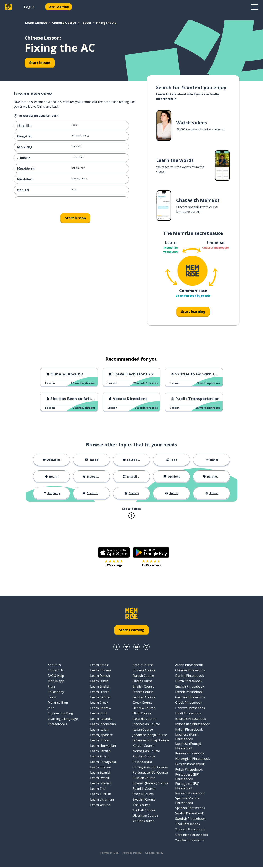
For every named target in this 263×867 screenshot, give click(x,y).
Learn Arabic (99, 665)
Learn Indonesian (103, 724)
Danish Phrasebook (189, 676)
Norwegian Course (146, 751)
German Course (144, 697)
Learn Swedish (100, 783)
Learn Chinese (36, 23)
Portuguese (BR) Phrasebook (187, 776)
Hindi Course (142, 713)
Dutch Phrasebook (188, 681)
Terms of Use (109, 853)
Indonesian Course (146, 724)
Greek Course (142, 702)
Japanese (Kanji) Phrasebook (186, 736)
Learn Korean (100, 740)
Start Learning (59, 6)
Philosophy (56, 692)
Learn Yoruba (100, 805)
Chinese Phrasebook (190, 670)
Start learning (193, 311)
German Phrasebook (190, 697)
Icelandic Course (144, 719)
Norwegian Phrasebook (192, 759)
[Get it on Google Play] (151, 552)
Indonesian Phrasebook (192, 724)
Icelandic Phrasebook (190, 719)
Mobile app (56, 681)
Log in (29, 7)
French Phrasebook (189, 692)
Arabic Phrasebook (189, 665)
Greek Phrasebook (188, 702)
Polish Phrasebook (189, 769)
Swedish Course (144, 799)
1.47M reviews (151, 565)
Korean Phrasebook (189, 753)
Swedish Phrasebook (190, 818)
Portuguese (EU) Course (150, 772)
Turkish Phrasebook (190, 829)
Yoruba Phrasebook (189, 840)
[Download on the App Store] (114, 552)
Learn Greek (99, 702)
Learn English (100, 686)
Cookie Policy (154, 853)
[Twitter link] (126, 647)
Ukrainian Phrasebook (191, 835)
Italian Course (143, 729)
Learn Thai (98, 788)
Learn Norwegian (103, 745)
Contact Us (56, 670)
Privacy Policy (131, 853)
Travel (86, 23)
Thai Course (141, 805)
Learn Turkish (100, 794)
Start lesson (39, 62)
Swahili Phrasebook (189, 813)
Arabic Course (143, 665)
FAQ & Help (56, 676)
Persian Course (144, 756)
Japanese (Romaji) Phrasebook (188, 746)
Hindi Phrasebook (188, 713)
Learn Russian (100, 767)
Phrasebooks (57, 724)
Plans (52, 686)
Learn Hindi (98, 713)
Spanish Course (144, 788)
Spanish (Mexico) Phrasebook (187, 800)
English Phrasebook (189, 686)
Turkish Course (144, 810)
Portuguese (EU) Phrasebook (187, 785)
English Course (143, 686)
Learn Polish (99, 756)
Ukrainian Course (145, 815)
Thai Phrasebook (187, 824)
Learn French (99, 692)
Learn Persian (100, 751)
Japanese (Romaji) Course (151, 740)
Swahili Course (143, 794)
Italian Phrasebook (189, 729)
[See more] (254, 7)
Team (52, 697)
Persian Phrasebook (190, 764)
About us (54, 665)
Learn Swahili (100, 778)
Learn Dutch (99, 681)
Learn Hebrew (100, 708)
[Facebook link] (116, 647)
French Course (143, 692)
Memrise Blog (58, 702)
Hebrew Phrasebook (190, 708)
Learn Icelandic (101, 719)
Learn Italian (99, 729)
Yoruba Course (143, 821)
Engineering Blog (60, 713)
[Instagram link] (146, 647)
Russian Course (144, 778)
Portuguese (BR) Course (150, 767)
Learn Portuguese (103, 762)
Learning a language (63, 719)
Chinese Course (64, 23)
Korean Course (143, 745)
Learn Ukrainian (102, 799)
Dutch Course (142, 681)
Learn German (100, 697)
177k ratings (113, 565)
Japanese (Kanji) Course (150, 735)
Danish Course (143, 676)
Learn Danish (100, 676)
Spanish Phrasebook (190, 808)
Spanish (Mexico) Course (150, 783)
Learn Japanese (101, 735)
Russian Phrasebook (190, 793)
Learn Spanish (100, 772)
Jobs (51, 708)
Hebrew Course (144, 708)
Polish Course (143, 762)
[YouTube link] (136, 647)
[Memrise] (8, 7)
